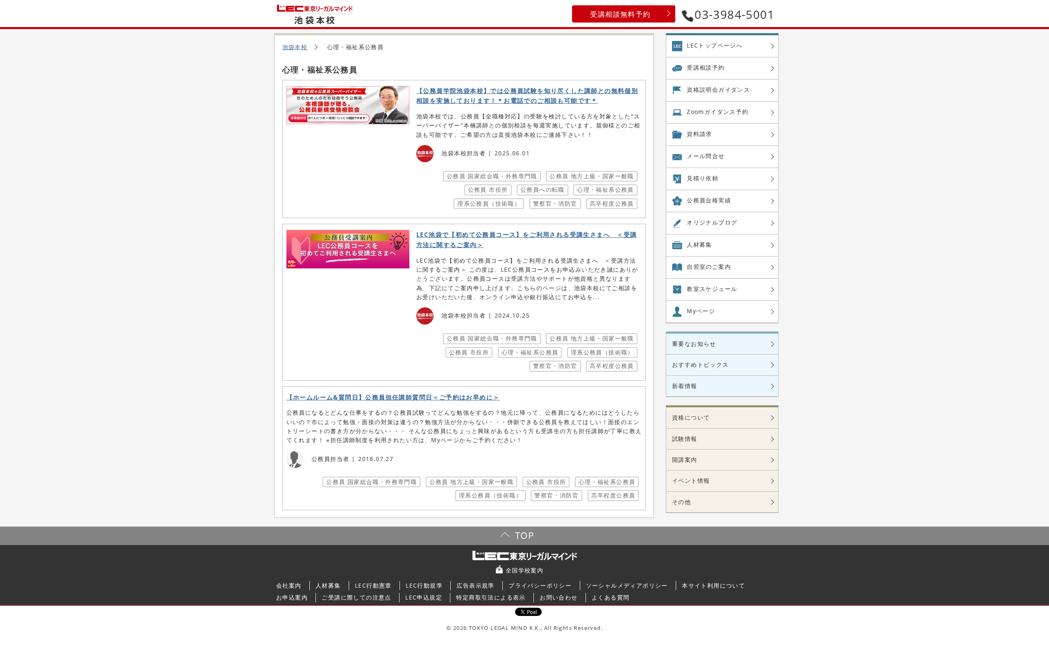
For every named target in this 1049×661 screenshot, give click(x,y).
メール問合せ (705, 156)
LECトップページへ (714, 45)
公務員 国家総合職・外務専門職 (492, 176)
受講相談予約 (705, 67)
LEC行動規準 (424, 585)
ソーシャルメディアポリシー (627, 585)
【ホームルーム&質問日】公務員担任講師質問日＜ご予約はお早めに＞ (393, 397)
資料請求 (699, 134)
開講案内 (684, 459)
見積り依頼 (702, 178)
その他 (681, 502)
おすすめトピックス (700, 364)
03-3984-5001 (734, 14)
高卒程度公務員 (612, 203)
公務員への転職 (542, 189)
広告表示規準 (475, 585)
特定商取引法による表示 (490, 597)
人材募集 (699, 244)
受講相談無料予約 (620, 14)
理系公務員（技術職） (488, 203)
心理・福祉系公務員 (605, 189)
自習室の (709, 266)
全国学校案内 (524, 570)
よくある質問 (610, 597)
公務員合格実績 (709, 200)
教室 (712, 289)
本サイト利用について (713, 585)
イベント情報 (691, 480)
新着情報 (684, 386)
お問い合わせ (558, 597)
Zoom (717, 112)
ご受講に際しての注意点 (356, 597)
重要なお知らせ (694, 344)
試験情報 (684, 439)
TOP (524, 535)
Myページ (701, 311)
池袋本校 (295, 47)
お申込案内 (292, 597)
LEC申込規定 (423, 597)
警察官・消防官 (555, 203)
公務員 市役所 (488, 189)
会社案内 (289, 585)
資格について (691, 417)
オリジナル (712, 222)
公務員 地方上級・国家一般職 (591, 176)
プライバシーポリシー (540, 585)
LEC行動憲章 (373, 585)
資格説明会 (718, 89)
